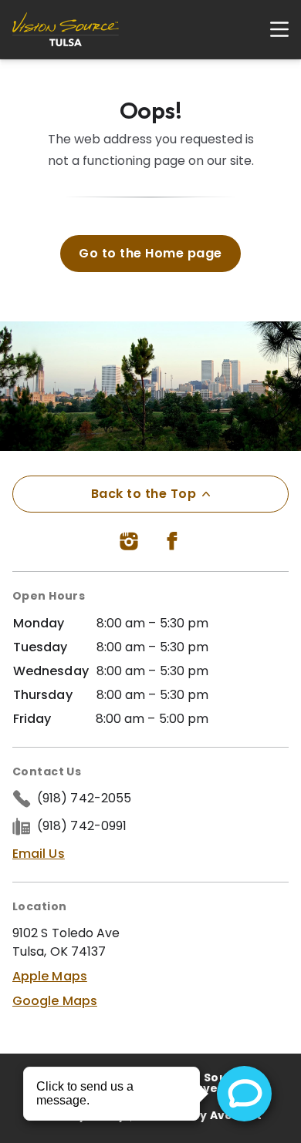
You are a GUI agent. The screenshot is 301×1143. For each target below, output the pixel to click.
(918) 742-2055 (84, 798)
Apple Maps (49, 976)
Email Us (38, 853)
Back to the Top (143, 494)
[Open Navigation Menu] (272, 29)
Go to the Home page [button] (150, 253)
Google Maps (54, 1001)
